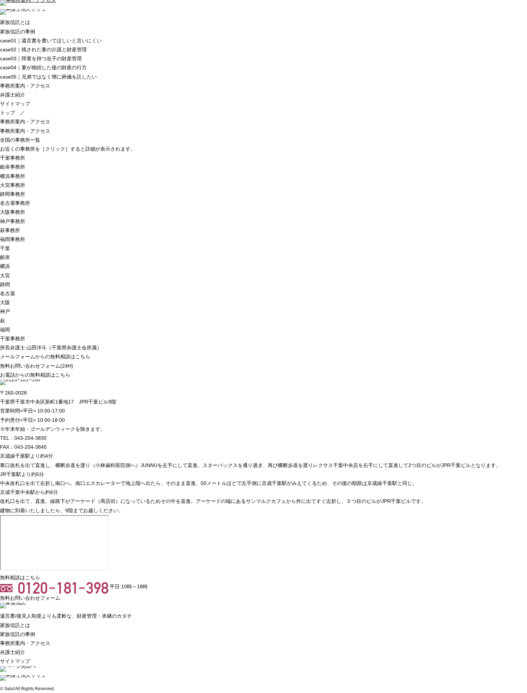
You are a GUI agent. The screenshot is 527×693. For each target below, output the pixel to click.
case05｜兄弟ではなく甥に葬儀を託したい (48, 77)
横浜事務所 (12, 176)
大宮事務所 (12, 185)
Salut (9, 688)
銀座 (5, 257)
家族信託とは (15, 22)
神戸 (5, 311)
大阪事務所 (12, 212)
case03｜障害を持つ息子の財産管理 (41, 58)
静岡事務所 (12, 194)
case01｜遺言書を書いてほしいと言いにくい (51, 40)
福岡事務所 (12, 239)
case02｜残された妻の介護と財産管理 (43, 49)
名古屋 (7, 293)
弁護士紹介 (12, 95)
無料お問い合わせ (36, 366)
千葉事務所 (12, 158)
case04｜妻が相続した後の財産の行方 (43, 67)
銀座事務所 (12, 167)
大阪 (5, 302)
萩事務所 (10, 230)
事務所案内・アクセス (25, 86)
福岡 (5, 330)
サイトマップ (15, 104)
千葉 (5, 248)
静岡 (5, 284)
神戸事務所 (12, 221)
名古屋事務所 (15, 203)
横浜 (5, 266)
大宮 (5, 275)
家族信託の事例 (17, 31)
